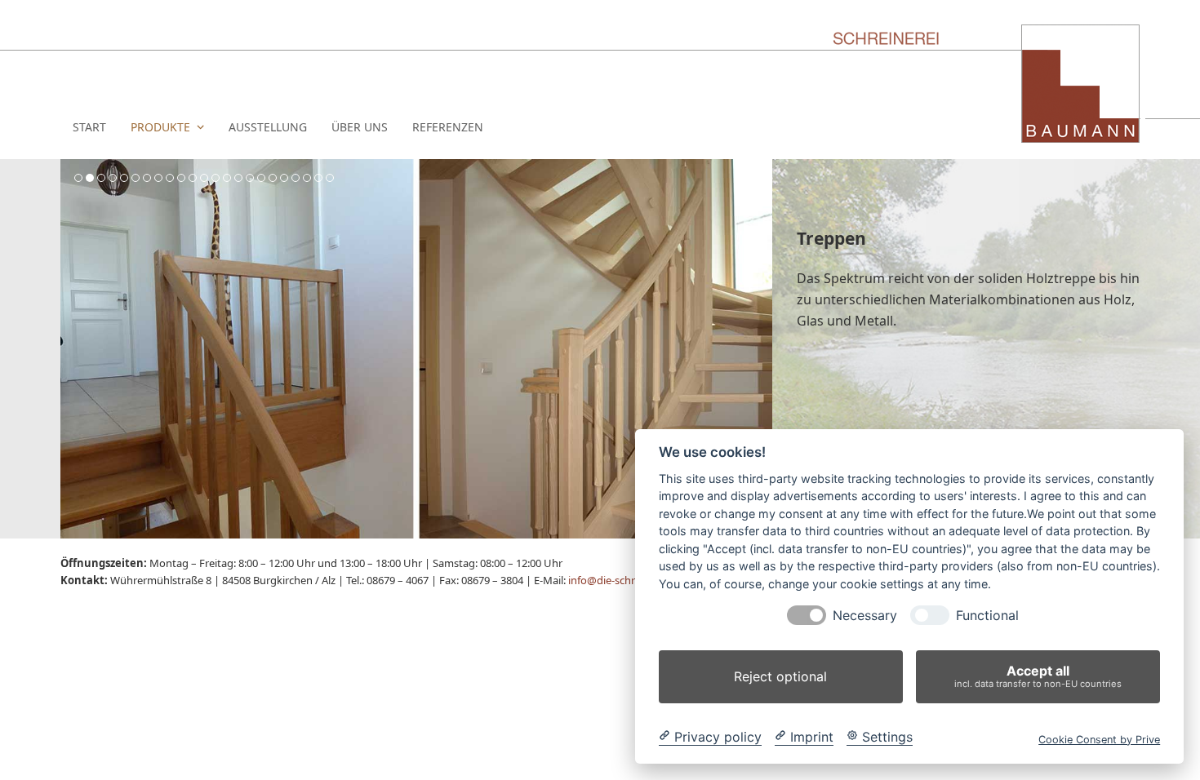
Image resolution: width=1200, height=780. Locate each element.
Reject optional (780, 676)
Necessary (865, 615)
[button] (74, 349)
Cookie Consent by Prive (1099, 739)
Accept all (1038, 676)
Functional (987, 615)
